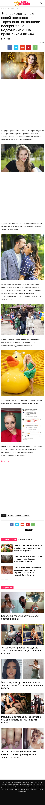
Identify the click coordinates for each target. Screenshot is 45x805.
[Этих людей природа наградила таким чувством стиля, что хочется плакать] (22, 634)
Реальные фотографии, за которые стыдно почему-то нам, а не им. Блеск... (21, 719)
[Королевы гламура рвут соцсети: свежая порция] (22, 602)
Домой (3, 8)
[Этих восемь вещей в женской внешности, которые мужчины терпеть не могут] (22, 738)
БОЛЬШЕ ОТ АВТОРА (26, 539)
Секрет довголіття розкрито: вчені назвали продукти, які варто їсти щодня (28, 548)
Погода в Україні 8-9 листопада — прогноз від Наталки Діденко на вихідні (29, 559)
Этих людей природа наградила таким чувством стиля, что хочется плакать (21, 650)
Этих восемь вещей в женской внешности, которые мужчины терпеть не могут (18, 754)
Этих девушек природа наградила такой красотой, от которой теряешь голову (22, 685)
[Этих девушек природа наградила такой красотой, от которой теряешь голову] (22, 669)
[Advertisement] (22, 104)
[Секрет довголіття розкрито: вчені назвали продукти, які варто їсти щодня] (7, 548)
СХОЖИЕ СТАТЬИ (9, 539)
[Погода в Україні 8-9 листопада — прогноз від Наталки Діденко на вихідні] (7, 559)
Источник (5, 461)
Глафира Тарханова (22, 515)
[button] (42, 3)
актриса (10, 515)
